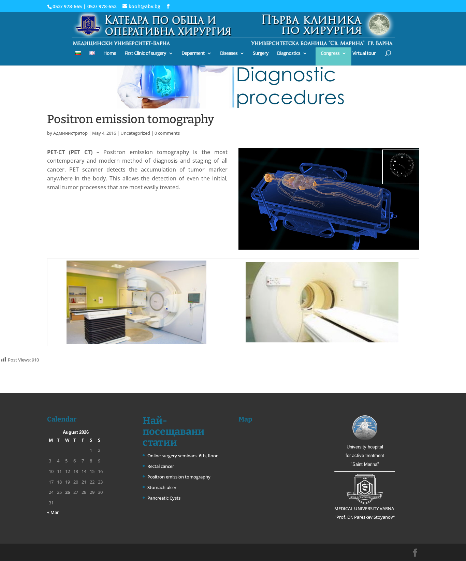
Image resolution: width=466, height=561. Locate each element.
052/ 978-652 (102, 6)
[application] (328, 199)
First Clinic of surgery (145, 53)
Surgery (260, 53)
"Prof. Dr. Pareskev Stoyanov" (365, 517)
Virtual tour (364, 53)
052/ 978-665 (67, 6)
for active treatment (365, 455)
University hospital (365, 446)
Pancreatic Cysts (163, 498)
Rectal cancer (160, 466)
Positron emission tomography (178, 477)
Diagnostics (288, 53)
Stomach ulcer (161, 487)
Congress (330, 53)
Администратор (70, 133)
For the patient (401, 6)
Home (109, 53)
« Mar (53, 512)
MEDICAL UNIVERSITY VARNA (364, 508)
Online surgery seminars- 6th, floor (182, 456)
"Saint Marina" (365, 464)
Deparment (193, 53)
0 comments (167, 133)
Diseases (228, 53)
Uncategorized (135, 133)
